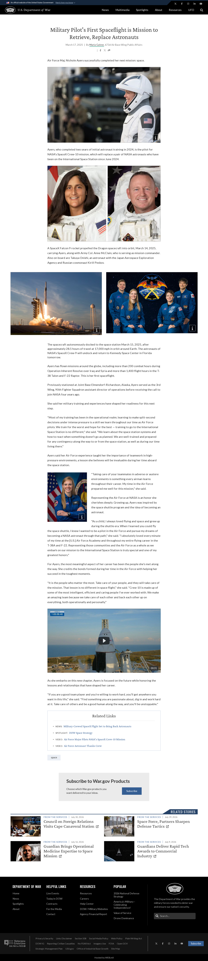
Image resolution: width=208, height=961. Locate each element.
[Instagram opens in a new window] (188, 4)
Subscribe (131, 790)
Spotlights (142, 9)
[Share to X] (105, 50)
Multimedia (122, 9)
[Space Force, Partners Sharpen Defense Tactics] (149, 826)
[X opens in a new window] (175, 4)
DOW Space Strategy (80, 732)
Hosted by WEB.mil (104, 957)
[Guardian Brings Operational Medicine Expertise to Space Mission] (56, 850)
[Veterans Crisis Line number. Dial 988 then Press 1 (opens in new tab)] (14, 943)
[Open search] (201, 9)
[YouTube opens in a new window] (201, 4)
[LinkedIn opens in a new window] (194, 4)
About (158, 9)
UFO (191, 9)
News (105, 9)
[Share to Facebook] (101, 50)
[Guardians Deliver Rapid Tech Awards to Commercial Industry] (149, 850)
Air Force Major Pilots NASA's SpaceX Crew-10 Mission (94, 739)
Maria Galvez (96, 44)
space (54, 757)
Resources (175, 9)
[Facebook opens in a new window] (182, 4)
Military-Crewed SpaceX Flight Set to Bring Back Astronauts (97, 726)
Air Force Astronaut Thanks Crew (83, 745)
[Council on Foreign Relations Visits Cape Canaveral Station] (56, 826)
